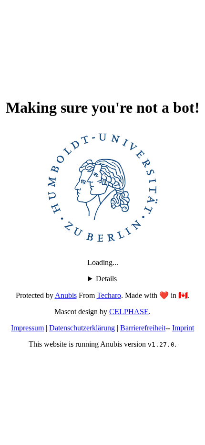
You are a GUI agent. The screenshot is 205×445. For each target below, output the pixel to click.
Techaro (109, 295)
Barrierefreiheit (142, 328)
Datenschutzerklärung (82, 328)
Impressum (27, 328)
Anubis (66, 295)
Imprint (183, 328)
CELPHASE (129, 311)
